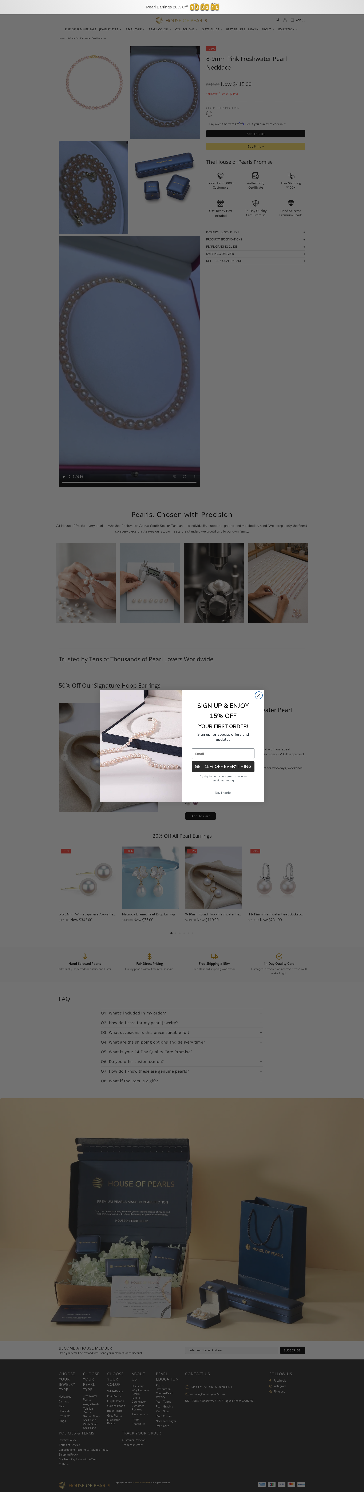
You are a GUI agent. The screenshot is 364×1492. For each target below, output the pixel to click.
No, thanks (223, 792)
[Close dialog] (258, 695)
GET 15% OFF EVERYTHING (223, 766)
